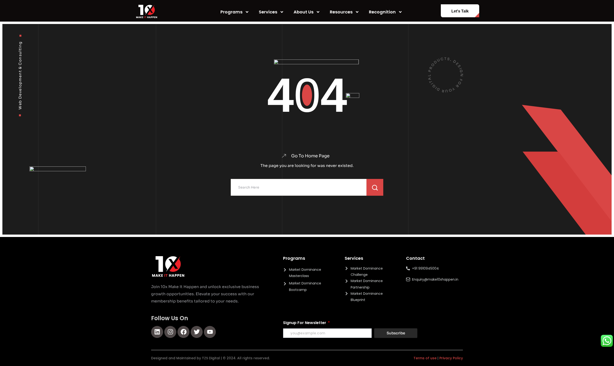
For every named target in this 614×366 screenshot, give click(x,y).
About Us (303, 12)
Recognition (382, 12)
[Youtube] (210, 332)
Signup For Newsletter (305, 322)
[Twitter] (197, 332)
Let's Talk (460, 11)
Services (268, 12)
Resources (341, 12)
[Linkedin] (157, 332)
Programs (231, 12)
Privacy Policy (451, 358)
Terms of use (425, 358)
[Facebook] (183, 332)
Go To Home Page (310, 156)
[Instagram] (170, 332)
